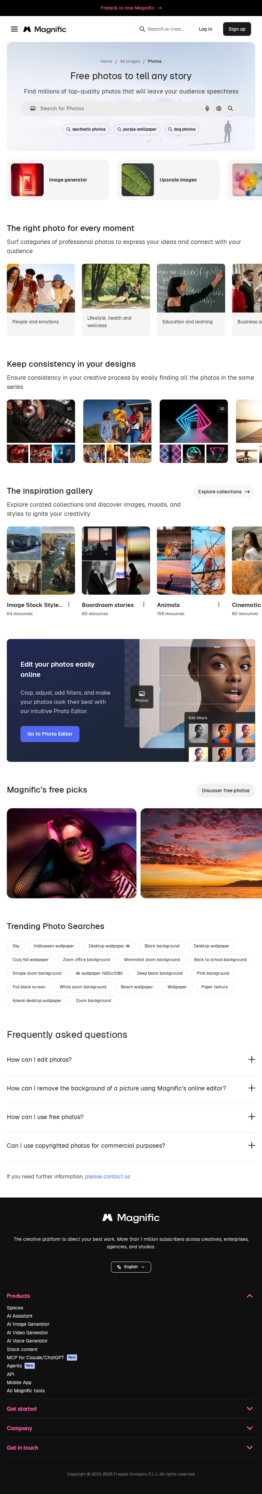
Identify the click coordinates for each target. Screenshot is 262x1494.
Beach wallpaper (137, 987)
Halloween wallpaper (54, 946)
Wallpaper (177, 987)
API (10, 1374)
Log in (205, 29)
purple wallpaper (140, 129)
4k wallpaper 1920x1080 (99, 973)
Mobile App (19, 1382)
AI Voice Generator (27, 1341)
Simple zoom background (37, 973)
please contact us (107, 1176)
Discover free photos (226, 790)
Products (18, 1295)
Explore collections (220, 492)
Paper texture (214, 987)
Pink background (213, 973)
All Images (130, 61)
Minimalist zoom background (152, 959)
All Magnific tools (26, 1391)
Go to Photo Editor (50, 733)
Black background (162, 946)
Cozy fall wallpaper (31, 959)
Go (22, 885)
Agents (20, 1366)
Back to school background (220, 959)
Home (106, 61)
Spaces (15, 1308)
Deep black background (160, 973)
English (131, 1267)
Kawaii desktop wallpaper (37, 1000)
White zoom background (83, 987)
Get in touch (22, 1447)
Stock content (22, 1349)
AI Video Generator (27, 1333)
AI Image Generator (28, 1324)
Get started (22, 1408)
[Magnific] (131, 1219)
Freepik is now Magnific (128, 8)
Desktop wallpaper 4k (109, 946)
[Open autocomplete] (30, 108)
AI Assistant (19, 1316)
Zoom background (93, 1000)
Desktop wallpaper (212, 946)
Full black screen (29, 987)
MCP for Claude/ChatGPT (41, 1357)
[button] (131, 1267)
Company (19, 1428)
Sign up (237, 29)
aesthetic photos (89, 129)
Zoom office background (86, 959)
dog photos (185, 129)
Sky (16, 946)
